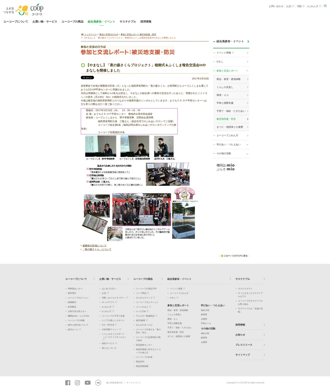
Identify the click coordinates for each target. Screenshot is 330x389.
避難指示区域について (94, 245)
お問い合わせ (276, 6)
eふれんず (312, 6)
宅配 (299, 6)
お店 (288, 6)
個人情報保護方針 (114, 382)
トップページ (90, 34)
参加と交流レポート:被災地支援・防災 (138, 34)
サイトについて (133, 382)
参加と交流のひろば (108, 34)
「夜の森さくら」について (96, 249)
